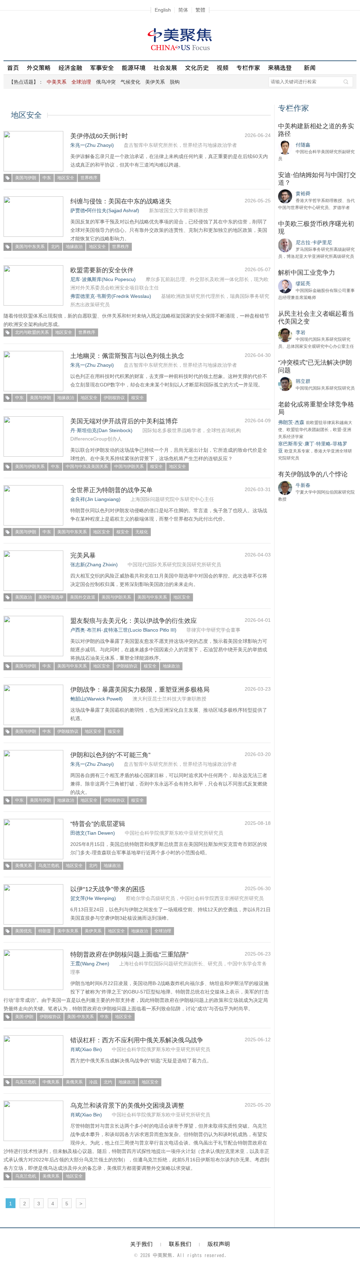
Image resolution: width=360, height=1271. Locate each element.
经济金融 (70, 68)
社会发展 (165, 68)
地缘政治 (74, 246)
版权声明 (218, 1244)
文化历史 (197, 68)
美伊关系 (155, 82)
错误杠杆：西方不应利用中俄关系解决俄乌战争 (136, 1040)
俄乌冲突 (106, 82)
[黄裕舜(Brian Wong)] (285, 196)
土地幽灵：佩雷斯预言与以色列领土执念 (127, 355)
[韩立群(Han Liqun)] (285, 383)
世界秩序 (89, 177)
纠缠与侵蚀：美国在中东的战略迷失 (121, 201)
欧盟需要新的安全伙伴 (102, 270)
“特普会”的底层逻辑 (97, 823)
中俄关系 (51, 1082)
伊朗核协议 (114, 397)
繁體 (200, 10)
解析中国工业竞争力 (306, 272)
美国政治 (23, 597)
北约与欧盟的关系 (32, 332)
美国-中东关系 (80, 1016)
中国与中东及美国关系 (87, 466)
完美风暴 (83, 555)
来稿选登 (280, 68)
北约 (55, 246)
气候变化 (130, 82)
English (163, 10)
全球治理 (162, 930)
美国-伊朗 (24, 1016)
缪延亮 (303, 283)
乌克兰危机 (48, 865)
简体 (183, 10)
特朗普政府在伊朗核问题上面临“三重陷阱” (129, 954)
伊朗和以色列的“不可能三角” (110, 754)
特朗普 (44, 930)
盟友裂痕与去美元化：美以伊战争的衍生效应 (133, 620)
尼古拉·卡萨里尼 (314, 242)
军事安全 (102, 68)
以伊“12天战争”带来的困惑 (107, 889)
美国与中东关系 (30, 246)
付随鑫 (303, 145)
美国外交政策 (82, 597)
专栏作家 (248, 68)
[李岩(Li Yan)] (285, 335)
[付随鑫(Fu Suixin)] (285, 147)
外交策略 (39, 68)
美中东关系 (67, 930)
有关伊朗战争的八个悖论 (313, 474)
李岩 (301, 332)
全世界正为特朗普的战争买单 (111, 490)
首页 (13, 68)
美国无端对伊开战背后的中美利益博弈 (124, 421)
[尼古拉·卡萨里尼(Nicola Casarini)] (285, 245)
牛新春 (303, 485)
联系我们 (180, 1244)
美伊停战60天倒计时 (99, 135)
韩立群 (303, 381)
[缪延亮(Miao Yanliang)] (285, 286)
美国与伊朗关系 (30, 466)
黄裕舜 (303, 193)
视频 (223, 68)
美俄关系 (23, 865)
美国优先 (23, 930)
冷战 (93, 1082)
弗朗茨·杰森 (291, 422)
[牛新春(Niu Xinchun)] (285, 487)
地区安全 (65, 177)
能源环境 (134, 68)
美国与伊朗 (25, 177)
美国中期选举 (51, 597)
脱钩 (175, 82)
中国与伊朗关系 (129, 466)
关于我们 (141, 1244)
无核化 (141, 531)
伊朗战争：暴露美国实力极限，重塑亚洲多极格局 (140, 689)
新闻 (310, 68)
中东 (47, 177)
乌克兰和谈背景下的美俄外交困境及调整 (127, 1105)
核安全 (137, 397)
